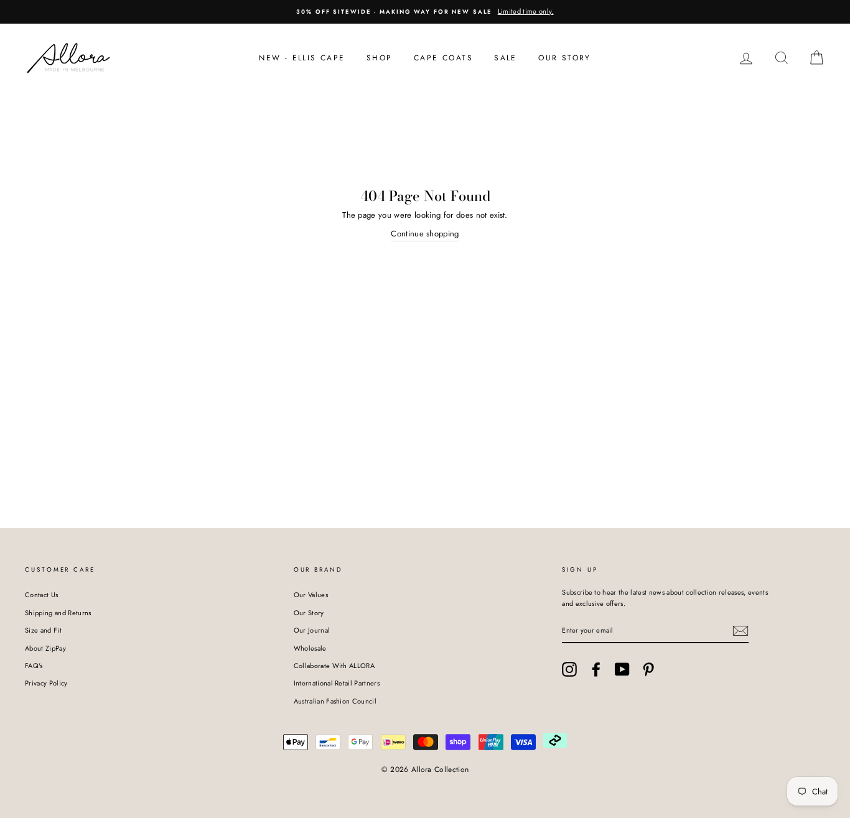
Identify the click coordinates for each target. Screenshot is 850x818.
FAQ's (34, 666)
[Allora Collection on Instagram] (569, 669)
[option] (425, 11)
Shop (380, 57)
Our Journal (312, 630)
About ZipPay (45, 648)
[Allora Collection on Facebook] (596, 669)
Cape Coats (443, 57)
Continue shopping (425, 233)
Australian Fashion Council (335, 701)
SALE (505, 57)
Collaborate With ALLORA (334, 666)
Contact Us (41, 595)
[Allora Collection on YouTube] (622, 669)
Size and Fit (43, 630)
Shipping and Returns (58, 613)
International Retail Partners (337, 683)
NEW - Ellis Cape (302, 57)
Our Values (311, 595)
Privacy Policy (46, 683)
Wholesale (310, 648)
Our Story (564, 57)
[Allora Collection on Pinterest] (648, 669)
